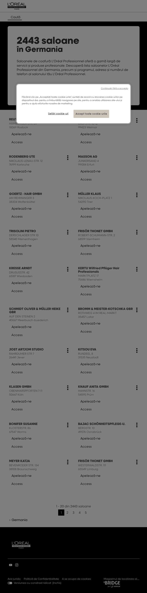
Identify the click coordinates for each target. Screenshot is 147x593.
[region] (73, 104)
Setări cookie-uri (58, 113)
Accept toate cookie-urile (91, 113)
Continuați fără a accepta (114, 88)
